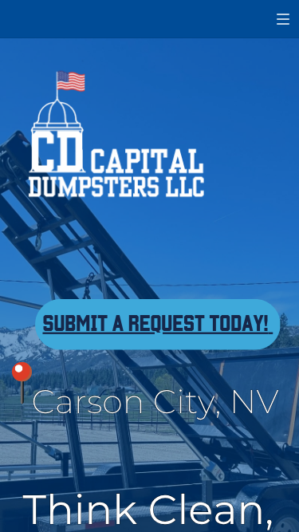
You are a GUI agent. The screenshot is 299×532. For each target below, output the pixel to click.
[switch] (283, 19)
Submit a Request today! (155, 321)
